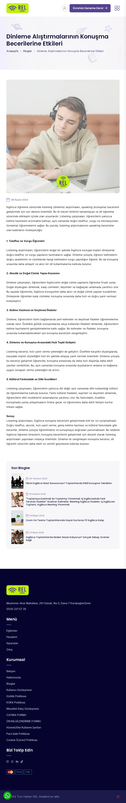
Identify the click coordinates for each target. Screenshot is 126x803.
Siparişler (12, 643)
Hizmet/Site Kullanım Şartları (23, 727)
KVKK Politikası (15, 702)
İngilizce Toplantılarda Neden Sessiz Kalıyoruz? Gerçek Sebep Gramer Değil (67, 539)
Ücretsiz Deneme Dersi (88, 8)
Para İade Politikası (18, 733)
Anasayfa (12, 51)
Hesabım (11, 637)
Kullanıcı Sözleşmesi (19, 690)
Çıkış (9, 649)
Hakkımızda (13, 677)
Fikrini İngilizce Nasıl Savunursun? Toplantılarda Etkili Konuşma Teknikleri (69, 483)
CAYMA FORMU (16, 715)
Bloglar (27, 51)
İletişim (10, 671)
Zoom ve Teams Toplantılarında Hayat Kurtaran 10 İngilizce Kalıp (65, 520)
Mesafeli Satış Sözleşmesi (22, 708)
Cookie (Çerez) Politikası (21, 740)
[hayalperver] (118, 797)
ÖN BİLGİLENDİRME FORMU (23, 721)
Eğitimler (11, 630)
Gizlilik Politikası (16, 696)
